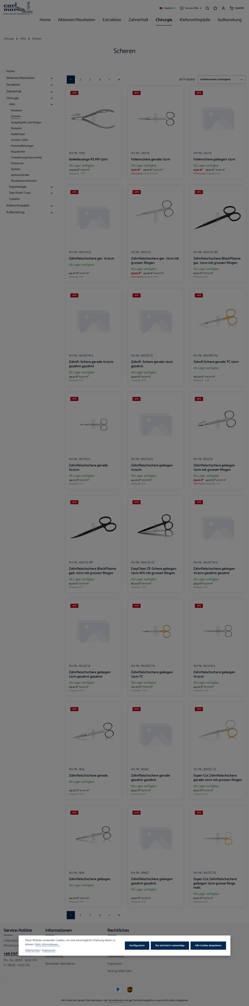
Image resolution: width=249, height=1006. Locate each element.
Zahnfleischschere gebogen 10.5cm (152, 467)
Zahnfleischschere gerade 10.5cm (88, 467)
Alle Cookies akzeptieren (208, 945)
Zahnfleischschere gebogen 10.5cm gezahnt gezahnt (214, 571)
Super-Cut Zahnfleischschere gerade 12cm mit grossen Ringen (217, 777)
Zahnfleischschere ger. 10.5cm (91, 258)
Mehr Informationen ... (47, 945)
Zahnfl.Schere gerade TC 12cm (216, 362)
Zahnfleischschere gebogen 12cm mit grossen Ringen (214, 467)
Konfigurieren (137, 945)
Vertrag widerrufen (119, 971)
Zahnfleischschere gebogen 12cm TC (152, 674)
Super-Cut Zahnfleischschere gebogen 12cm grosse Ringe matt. (215, 883)
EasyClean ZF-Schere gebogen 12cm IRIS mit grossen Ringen (153, 571)
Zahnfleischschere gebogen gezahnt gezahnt (152, 881)
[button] (51, 78)
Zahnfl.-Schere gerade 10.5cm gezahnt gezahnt (91, 364)
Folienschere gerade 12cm (150, 159)
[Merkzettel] (215, 8)
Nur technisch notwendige (169, 945)
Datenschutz (115, 956)
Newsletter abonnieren (60, 963)
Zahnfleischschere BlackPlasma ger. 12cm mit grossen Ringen (216, 260)
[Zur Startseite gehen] (18, 8)
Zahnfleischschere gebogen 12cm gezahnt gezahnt (90, 674)
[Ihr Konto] (223, 8)
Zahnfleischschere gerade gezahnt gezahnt (150, 777)
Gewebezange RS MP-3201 (88, 159)
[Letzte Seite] (119, 79)
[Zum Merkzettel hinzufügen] (115, 95)
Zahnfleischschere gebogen (90, 879)
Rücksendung (54, 956)
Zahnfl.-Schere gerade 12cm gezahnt (152, 364)
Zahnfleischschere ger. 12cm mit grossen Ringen (155, 260)
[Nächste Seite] (109, 79)
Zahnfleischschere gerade (88, 775)
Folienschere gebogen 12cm (214, 159)
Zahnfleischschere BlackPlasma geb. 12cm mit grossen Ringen (92, 571)
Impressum (114, 963)
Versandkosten (116, 1000)
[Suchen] (207, 8)
